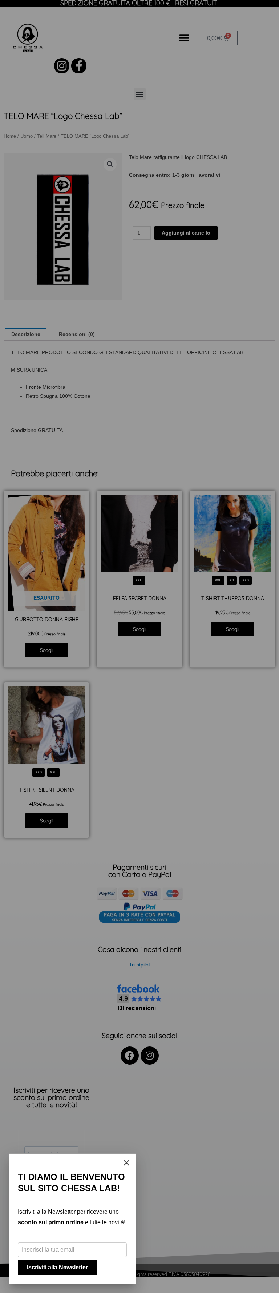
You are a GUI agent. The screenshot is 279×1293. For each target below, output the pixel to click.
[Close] (126, 1162)
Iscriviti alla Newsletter (57, 1267)
